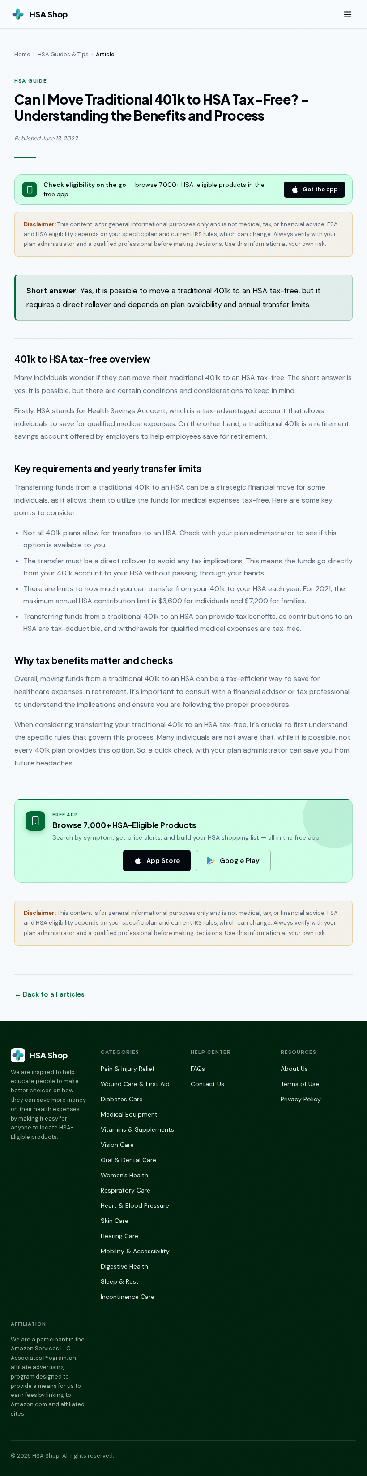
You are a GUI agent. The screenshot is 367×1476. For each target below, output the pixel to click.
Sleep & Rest (120, 1281)
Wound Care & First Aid (135, 1084)
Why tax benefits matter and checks (93, 660)
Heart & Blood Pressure (135, 1205)
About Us (294, 1069)
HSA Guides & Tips (63, 54)
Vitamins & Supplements (137, 1129)
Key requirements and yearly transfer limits (107, 468)
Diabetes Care (122, 1099)
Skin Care (114, 1221)
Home (22, 54)
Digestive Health (124, 1266)
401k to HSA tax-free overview (82, 359)
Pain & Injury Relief (127, 1069)
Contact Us (207, 1084)
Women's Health (124, 1175)
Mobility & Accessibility (135, 1251)
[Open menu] (347, 14)
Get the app (320, 189)
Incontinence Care (127, 1297)
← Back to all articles (49, 994)
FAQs (198, 1069)
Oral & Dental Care (128, 1160)
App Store (163, 860)
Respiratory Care (125, 1190)
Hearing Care (119, 1236)
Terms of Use (300, 1084)
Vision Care (117, 1145)
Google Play (240, 860)
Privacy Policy (301, 1099)
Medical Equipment (129, 1114)
